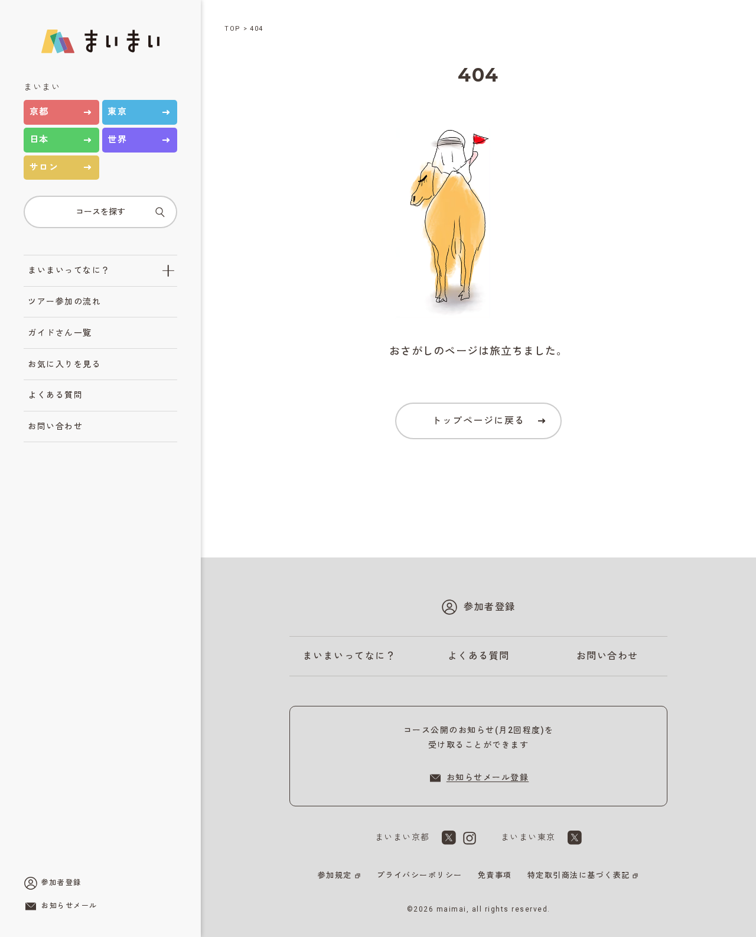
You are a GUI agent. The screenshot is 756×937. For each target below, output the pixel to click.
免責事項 (495, 875)
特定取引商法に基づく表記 (578, 875)
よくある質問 (55, 395)
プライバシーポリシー (419, 875)
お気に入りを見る (64, 364)
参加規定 (335, 875)
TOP (232, 29)
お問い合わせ (55, 426)
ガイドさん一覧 (60, 333)
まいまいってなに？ (69, 270)
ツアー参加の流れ (64, 301)
